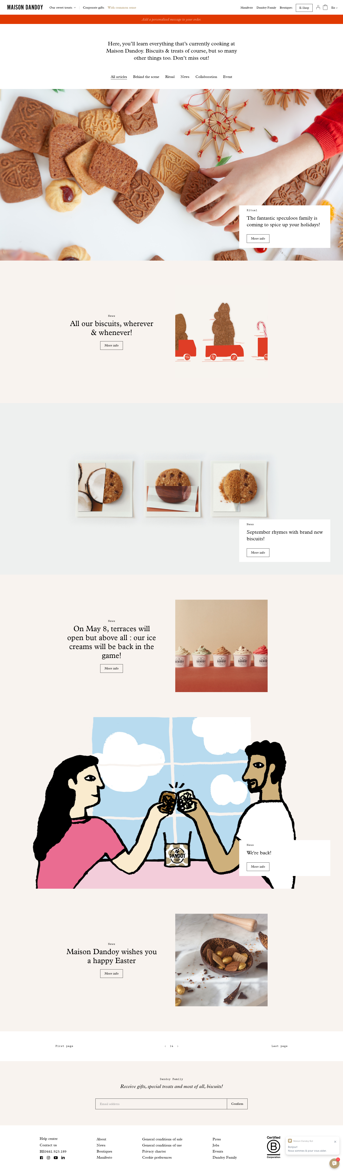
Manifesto (246, 7)
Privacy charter (154, 1151)
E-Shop (304, 7)
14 (171, 1046)
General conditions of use (162, 1145)
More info (258, 238)
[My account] (318, 7)
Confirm (237, 1104)
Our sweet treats (60, 7)
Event (227, 77)
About (101, 1139)
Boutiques (286, 7)
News (185, 77)
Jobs (216, 1145)
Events (218, 1151)
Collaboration (206, 77)
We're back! (259, 853)
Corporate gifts (93, 7)
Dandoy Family (266, 7)
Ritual (170, 77)
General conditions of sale (162, 1139)
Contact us (48, 1145)
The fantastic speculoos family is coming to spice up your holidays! (283, 221)
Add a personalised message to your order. (171, 19)
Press (217, 1139)
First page (64, 1046)
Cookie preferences (157, 1157)
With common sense (122, 7)
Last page (280, 1046)
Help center (49, 1138)
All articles (119, 77)
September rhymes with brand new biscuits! (285, 535)
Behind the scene (146, 77)
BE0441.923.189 (53, 1151)
